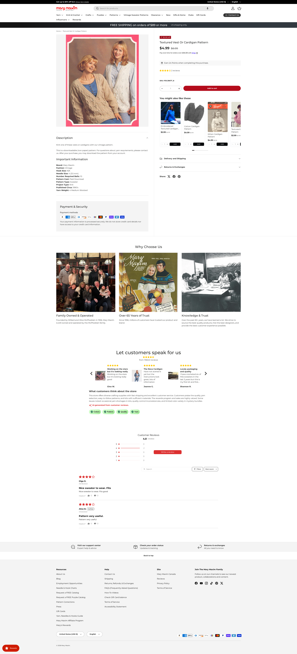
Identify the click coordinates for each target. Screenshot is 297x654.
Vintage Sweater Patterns (136, 15)
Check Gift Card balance (116, 597)
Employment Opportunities (69, 583)
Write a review (167, 452)
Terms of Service (112, 602)
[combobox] (154, 8)
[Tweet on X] (168, 176)
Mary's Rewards (63, 625)
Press (58, 607)
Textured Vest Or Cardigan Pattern (75, 31)
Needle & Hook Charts (66, 588)
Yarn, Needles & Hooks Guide (69, 616)
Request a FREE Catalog (67, 593)
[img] (148, 357)
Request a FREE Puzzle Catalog (70, 597)
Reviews (161, 579)
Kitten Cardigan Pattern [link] (215, 135)
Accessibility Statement (115, 607)
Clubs (191, 15)
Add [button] (175, 144)
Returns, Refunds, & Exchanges (119, 583)
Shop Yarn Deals (82, 2)
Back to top (148, 556)
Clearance (155, 15)
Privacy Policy (163, 583)
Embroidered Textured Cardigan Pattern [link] (169, 127)
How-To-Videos (111, 593)
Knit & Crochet (73, 15)
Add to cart (212, 88)
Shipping (109, 579)
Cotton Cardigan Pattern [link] (192, 127)
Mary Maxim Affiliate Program (69, 620)
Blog (58, 579)
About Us (60, 574)
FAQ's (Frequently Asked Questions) (121, 588)
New (168, 15)
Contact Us (110, 574)
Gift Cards (201, 15)
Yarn (58, 15)
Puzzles (100, 15)
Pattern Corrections (65, 602)
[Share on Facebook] (174, 176)
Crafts (88, 15)
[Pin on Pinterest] (179, 176)
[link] (171, 113)
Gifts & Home (179, 15)
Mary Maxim (65, 645)
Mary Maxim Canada (166, 574)
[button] (207, 8)
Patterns (114, 15)
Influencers (61, 20)
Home (58, 31)
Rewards (77, 20)
